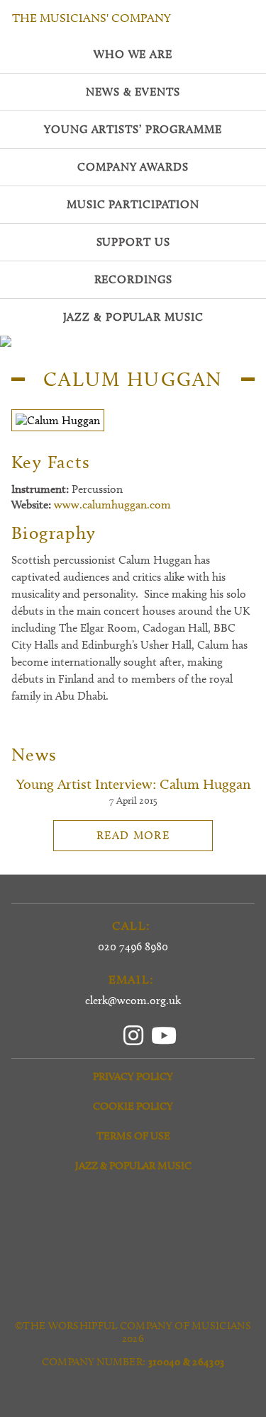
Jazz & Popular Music (133, 1165)
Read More (133, 835)
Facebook (104, 1033)
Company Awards (133, 166)
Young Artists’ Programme (133, 129)
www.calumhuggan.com (112, 504)
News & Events (133, 91)
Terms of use (133, 1135)
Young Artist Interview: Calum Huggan (133, 783)
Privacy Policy (133, 1076)
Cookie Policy (133, 1106)
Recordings (133, 279)
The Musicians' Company (91, 18)
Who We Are (133, 54)
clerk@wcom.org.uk (133, 1000)
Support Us (133, 242)
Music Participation (133, 204)
